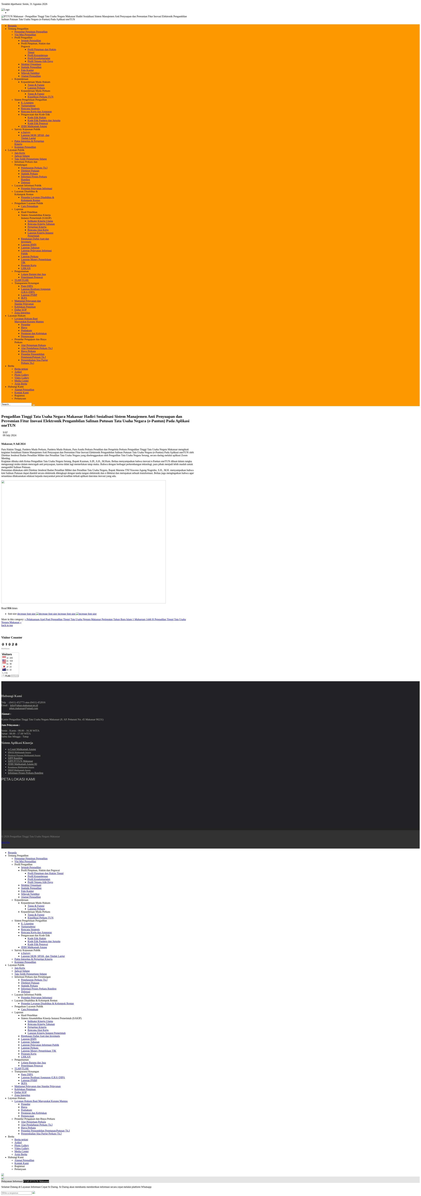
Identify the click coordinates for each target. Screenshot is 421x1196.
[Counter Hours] (9, 645)
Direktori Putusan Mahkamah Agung (24, 755)
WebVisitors (5, 649)
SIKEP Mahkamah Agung (19, 770)
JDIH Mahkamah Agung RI (22, 764)
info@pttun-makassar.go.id (24, 705)
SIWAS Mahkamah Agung (19, 752)
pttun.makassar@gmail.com (23, 708)
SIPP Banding (15, 758)
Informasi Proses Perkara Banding (25, 772)
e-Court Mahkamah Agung (22, 749)
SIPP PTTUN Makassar (20, 761)
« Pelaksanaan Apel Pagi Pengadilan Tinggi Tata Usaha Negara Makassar (63, 619)
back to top (7, 625)
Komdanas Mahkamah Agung (21, 767)
